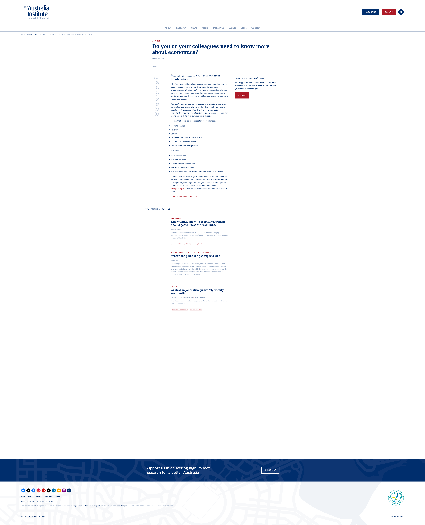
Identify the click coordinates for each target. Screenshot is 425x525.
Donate (389, 12)
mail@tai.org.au (178, 188)
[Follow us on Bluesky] (23, 490)
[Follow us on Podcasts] (64, 490)
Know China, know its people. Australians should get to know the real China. (198, 223)
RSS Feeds (48, 496)
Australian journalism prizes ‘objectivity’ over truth (197, 291)
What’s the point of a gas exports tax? (195, 256)
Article (156, 41)
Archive (155, 66)
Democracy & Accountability (180, 309)
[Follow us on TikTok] (49, 490)
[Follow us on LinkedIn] (54, 490)
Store (58, 496)
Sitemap (38, 496)
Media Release (177, 218)
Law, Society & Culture (197, 244)
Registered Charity (396, 498)
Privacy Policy (26, 496)
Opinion (174, 286)
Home (23, 34)
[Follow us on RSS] (59, 490)
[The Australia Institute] (49, 12)
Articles (42, 34)
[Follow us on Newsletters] (69, 490)
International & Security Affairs (180, 244)
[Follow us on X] (28, 490)
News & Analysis (32, 34)
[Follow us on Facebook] (33, 490)
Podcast (174, 252)
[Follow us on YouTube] (44, 490)
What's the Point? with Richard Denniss (195, 252)
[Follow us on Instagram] (39, 490)
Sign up (242, 95)
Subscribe (371, 12)
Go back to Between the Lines (184, 196)
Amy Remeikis (188, 297)
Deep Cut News (200, 297)
